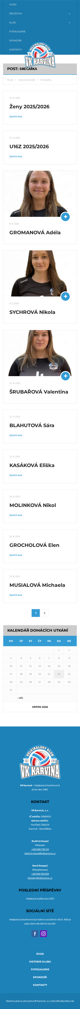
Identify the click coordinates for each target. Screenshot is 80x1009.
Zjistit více (15, 116)
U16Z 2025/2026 (29, 146)
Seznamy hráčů (26, 79)
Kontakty (40, 984)
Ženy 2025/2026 (29, 107)
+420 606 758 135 (40, 849)
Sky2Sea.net (67, 1000)
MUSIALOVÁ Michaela (37, 585)
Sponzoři (40, 977)
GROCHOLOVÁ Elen (34, 545)
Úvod (10, 79)
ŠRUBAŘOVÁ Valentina (38, 392)
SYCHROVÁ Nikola (32, 312)
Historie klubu (40, 961)
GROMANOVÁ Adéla (35, 232)
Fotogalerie (40, 969)
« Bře (20, 697)
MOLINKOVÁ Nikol (32, 505)
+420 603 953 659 (40, 873)
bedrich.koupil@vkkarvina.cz (40, 853)
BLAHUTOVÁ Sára (31, 425)
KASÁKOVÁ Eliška (32, 465)
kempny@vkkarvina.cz (40, 877)
